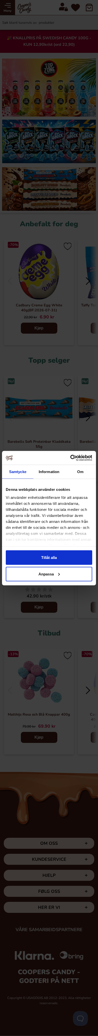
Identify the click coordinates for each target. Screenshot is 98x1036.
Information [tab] (49, 472)
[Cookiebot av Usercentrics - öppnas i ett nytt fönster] (70, 458)
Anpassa (46, 574)
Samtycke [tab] (17, 472)
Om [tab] (80, 472)
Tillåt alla (49, 557)
